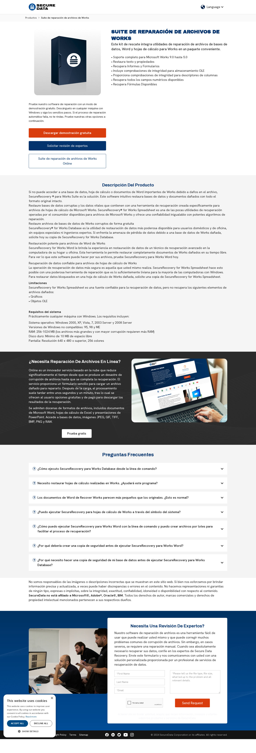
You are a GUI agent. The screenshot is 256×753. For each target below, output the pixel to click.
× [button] (52, 698)
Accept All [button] (17, 723)
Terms (72, 734)
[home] (42, 6)
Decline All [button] (41, 723)
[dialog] (29, 715)
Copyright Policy (57, 734)
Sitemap (83, 734)
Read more (31, 716)
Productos (31, 17)
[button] (212, 7)
